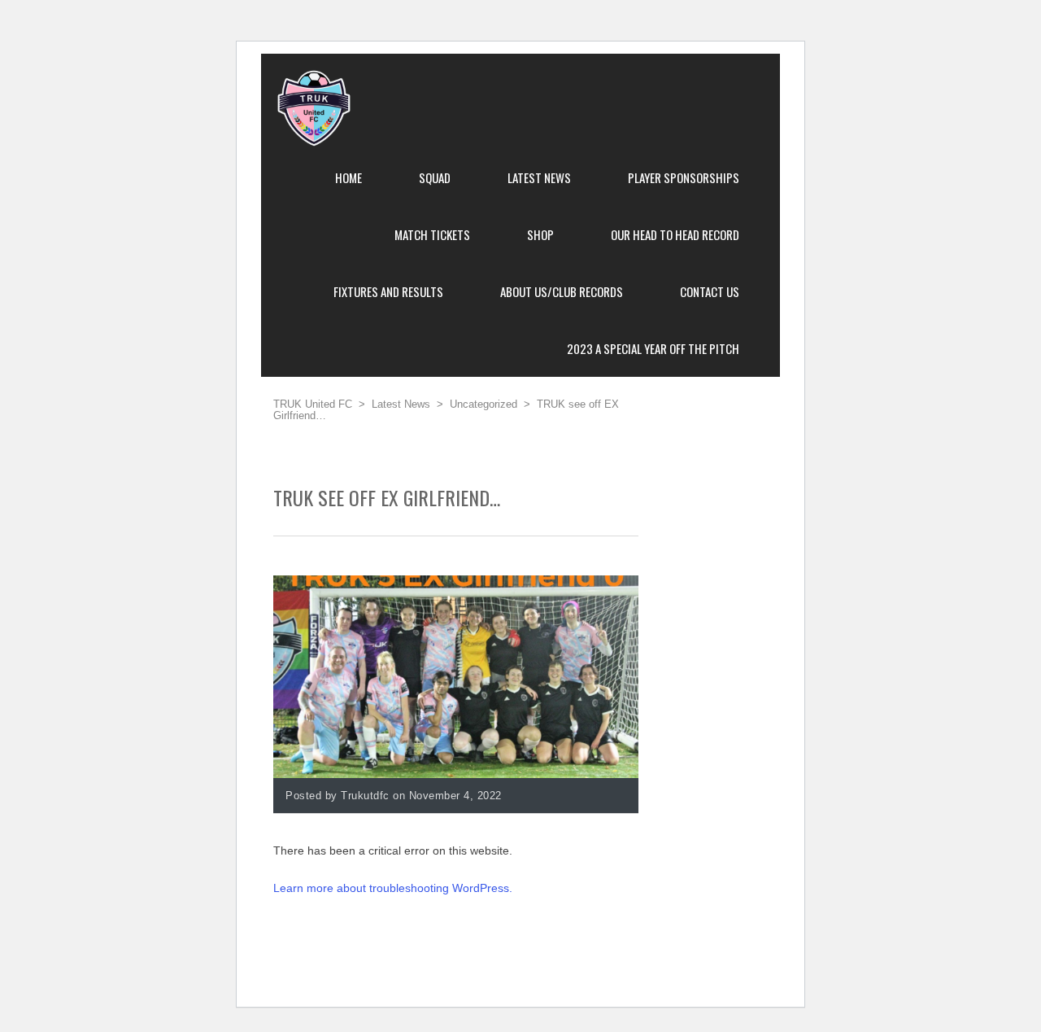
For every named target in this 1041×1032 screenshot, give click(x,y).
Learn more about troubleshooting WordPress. (392, 887)
